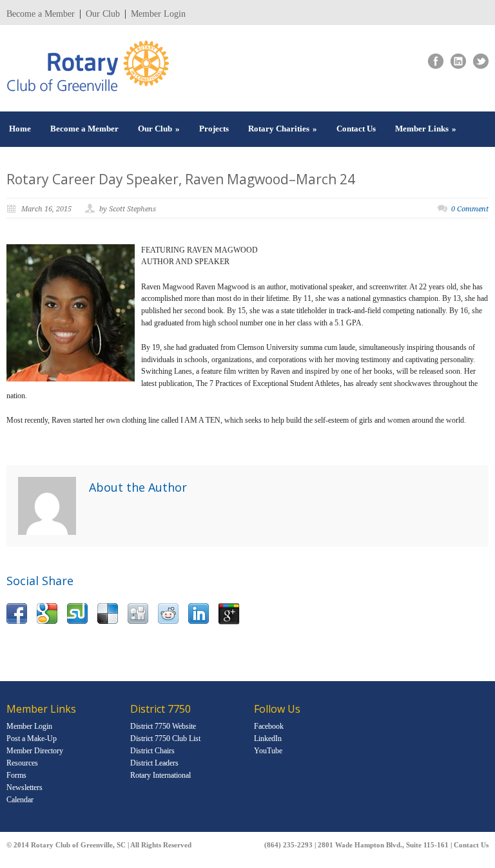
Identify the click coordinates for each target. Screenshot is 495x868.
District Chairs (152, 750)
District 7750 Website (163, 726)
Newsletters (24, 787)
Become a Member (40, 14)
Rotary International (160, 775)
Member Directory (34, 750)
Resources (22, 762)
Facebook (269, 726)
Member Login (158, 14)
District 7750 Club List (165, 738)
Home (20, 128)
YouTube (268, 750)
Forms (16, 775)
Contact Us (356, 128)
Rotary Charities (282, 128)
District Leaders (154, 762)
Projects (214, 128)
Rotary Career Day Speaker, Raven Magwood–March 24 (180, 179)
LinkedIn (268, 738)
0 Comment (470, 209)
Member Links (425, 128)
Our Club (103, 14)
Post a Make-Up (31, 738)
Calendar (20, 799)
